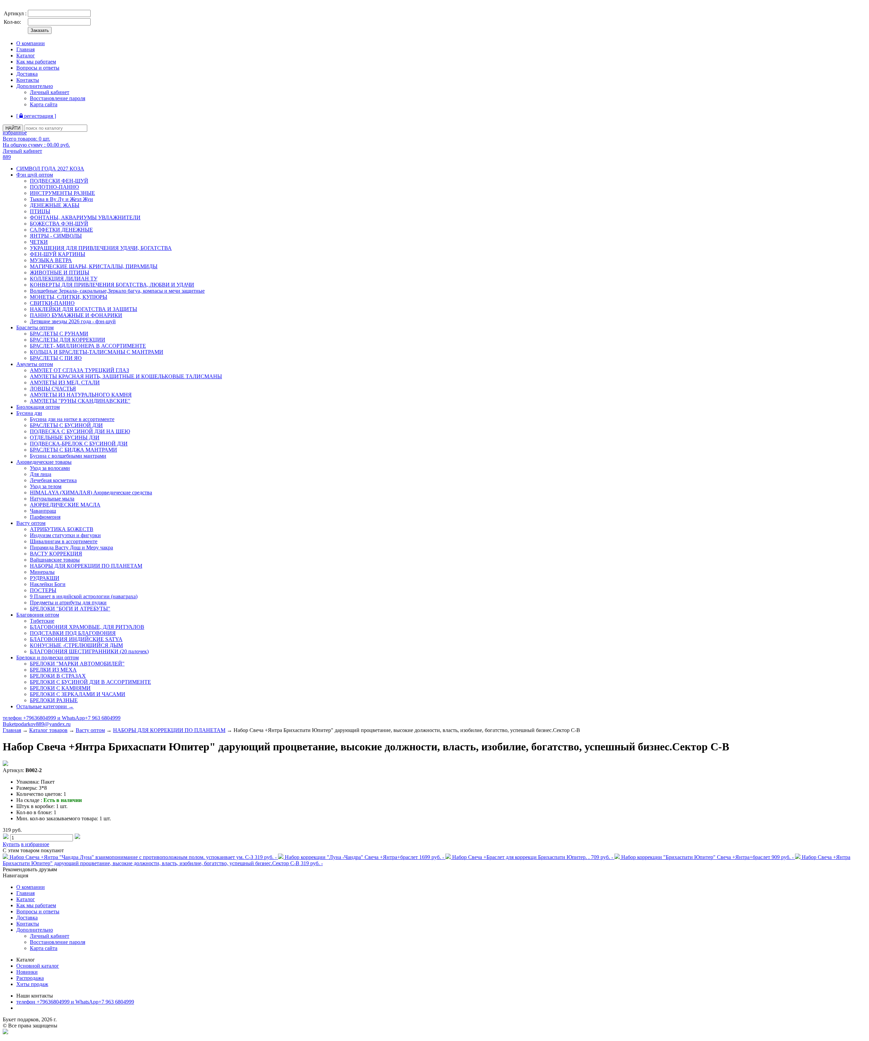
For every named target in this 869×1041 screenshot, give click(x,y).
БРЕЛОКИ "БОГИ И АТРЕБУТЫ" (70, 608)
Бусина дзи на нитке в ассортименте (72, 419)
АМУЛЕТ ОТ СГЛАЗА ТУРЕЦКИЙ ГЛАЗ (79, 370)
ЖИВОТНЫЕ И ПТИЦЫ (59, 272)
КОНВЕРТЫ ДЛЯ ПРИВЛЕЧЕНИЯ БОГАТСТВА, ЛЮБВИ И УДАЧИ (112, 285)
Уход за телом (45, 486)
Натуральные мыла (52, 498)
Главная (25, 49)
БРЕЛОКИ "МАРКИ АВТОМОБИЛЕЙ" (77, 663)
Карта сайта (43, 104)
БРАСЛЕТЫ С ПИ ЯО (56, 358)
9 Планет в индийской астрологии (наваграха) (83, 596)
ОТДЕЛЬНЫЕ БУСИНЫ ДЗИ (64, 437)
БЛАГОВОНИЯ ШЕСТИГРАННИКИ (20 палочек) (89, 651)
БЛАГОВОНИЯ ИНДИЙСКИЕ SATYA (76, 639)
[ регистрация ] (36, 116)
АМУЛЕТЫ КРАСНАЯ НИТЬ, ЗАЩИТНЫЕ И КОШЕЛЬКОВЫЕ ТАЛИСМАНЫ (126, 376)
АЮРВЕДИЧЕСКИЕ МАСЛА (65, 505)
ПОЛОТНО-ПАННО (54, 187)
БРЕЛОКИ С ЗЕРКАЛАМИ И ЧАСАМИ (77, 694)
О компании (30, 43)
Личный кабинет (49, 92)
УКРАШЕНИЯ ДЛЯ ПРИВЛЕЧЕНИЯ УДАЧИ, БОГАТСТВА (101, 248)
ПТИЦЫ (40, 211)
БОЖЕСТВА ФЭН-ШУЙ (59, 223)
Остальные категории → (45, 706)
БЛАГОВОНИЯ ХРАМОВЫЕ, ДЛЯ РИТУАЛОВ (87, 627)
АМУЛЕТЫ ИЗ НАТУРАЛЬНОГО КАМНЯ (81, 395)
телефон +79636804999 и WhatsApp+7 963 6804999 (62, 718)
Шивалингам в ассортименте (63, 541)
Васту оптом (30, 523)
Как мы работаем (36, 62)
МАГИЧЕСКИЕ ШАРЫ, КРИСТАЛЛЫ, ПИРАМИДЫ (94, 266)
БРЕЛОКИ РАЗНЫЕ (54, 700)
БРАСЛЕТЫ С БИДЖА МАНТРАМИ (73, 450)
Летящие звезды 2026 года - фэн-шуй (73, 321)
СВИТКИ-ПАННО (52, 303)
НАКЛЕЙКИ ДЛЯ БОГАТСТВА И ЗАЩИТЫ (83, 309)
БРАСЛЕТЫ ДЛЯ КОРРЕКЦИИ (67, 340)
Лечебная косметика (53, 480)
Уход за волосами (50, 468)
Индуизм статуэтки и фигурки (65, 535)
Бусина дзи (29, 413)
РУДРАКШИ (44, 578)
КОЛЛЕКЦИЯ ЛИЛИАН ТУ (63, 278)
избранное (15, 132)
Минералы (42, 572)
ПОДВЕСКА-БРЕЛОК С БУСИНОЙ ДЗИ (79, 443)
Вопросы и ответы (37, 68)
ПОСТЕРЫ (43, 590)
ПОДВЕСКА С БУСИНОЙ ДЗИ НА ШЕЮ (80, 431)
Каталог (25, 55)
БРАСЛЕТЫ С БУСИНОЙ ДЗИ (66, 425)
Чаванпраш (43, 511)
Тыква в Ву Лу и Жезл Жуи (61, 199)
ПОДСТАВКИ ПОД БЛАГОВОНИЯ (73, 633)
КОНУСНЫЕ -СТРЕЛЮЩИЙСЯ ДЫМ (76, 645)
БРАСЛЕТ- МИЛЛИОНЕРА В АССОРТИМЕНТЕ (88, 346)
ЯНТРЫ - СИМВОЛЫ (56, 236)
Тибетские (42, 621)
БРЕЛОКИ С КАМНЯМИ (60, 688)
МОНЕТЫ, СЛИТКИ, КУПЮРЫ (68, 297)
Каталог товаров (48, 730)
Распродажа (30, 978)
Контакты (27, 80)
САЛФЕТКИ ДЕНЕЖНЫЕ (61, 230)
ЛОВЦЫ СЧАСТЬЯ (53, 388)
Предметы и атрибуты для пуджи (68, 602)
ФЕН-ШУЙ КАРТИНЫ (57, 254)
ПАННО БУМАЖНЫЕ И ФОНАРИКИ (76, 315)
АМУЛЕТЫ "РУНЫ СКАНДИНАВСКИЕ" (80, 401)
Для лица (40, 474)
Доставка (27, 74)
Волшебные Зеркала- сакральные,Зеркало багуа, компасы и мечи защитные (117, 291)
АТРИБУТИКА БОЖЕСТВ (61, 529)
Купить (11, 844)
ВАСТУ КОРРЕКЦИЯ (56, 553)
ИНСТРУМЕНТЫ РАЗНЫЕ (62, 193)
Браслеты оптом (35, 327)
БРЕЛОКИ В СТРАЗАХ (58, 676)
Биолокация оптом (38, 407)
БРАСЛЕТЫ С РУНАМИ (59, 333)
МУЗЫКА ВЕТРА (51, 260)
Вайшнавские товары (55, 560)
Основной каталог (37, 966)
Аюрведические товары (44, 462)
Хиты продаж (32, 984)
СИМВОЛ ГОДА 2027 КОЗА (50, 168)
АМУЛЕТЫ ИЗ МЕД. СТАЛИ (65, 382)
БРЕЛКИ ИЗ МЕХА (53, 670)
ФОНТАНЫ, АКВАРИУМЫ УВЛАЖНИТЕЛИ (85, 217)
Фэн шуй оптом (34, 175)
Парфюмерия (45, 517)
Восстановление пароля (57, 98)
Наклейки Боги (48, 584)
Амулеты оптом (34, 364)
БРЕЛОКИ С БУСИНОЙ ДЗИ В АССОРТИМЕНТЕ (90, 682)
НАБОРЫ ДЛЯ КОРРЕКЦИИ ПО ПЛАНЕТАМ (86, 566)
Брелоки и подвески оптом (47, 657)
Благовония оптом (37, 615)
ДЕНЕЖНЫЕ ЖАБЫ (54, 205)
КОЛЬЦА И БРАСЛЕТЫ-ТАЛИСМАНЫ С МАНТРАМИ (96, 352)
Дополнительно (34, 86)
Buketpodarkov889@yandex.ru (37, 724)
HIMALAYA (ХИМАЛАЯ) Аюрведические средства (91, 492)
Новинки (27, 972)
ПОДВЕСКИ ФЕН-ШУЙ (59, 181)
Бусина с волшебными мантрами (68, 456)
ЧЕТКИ (39, 242)
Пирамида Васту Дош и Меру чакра (71, 547)
